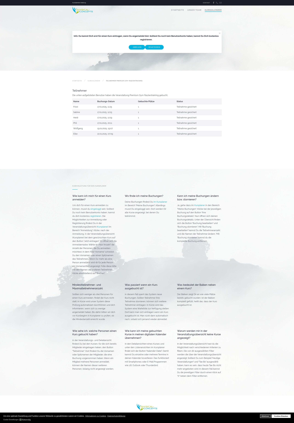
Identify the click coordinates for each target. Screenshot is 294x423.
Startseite (177, 10)
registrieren (95, 216)
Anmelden (136, 47)
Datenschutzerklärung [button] (116, 416)
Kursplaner (102, 227)
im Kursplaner (160, 202)
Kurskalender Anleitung (79, 2)
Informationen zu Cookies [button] (95, 416)
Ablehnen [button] (265, 416)
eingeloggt (95, 209)
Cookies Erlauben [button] (281, 416)
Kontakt (206, 3)
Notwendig (26, 420)
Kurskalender (213, 10)
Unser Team (194, 10)
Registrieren (154, 47)
